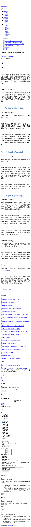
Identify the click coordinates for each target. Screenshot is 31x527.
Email (15, 389)
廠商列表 (5, 14)
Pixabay (6, 161)
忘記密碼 (3, 403)
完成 (7, 471)
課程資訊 (5, 18)
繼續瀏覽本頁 (4, 525)
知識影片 (5, 17)
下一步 (3, 438)
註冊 (8, 406)
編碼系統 (5, 11)
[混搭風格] (8, 454)
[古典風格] (8, 451)
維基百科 (7, 270)
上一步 (3, 446)
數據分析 (5, 15)
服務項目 (5, 21)
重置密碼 (3, 391)
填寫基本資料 (11, 525)
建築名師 (5, 20)
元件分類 (5, 12)
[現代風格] (8, 450)
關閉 (2, 494)
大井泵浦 (9, 289)
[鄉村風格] (8, 453)
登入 (2, 404)
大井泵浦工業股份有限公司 (7, 56)
